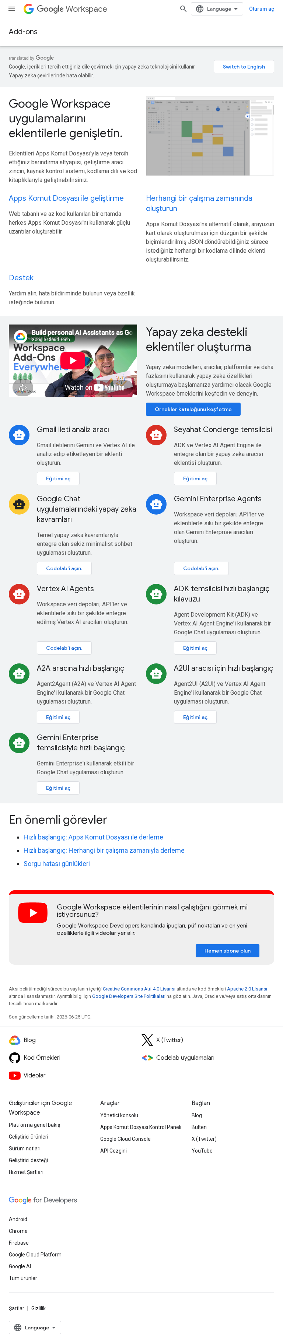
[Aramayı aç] (183, 8)
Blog (197, 1115)
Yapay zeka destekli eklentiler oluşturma (198, 339)
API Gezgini (113, 1151)
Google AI (20, 1266)
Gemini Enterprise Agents (218, 499)
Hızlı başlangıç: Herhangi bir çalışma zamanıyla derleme (104, 850)
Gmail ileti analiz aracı (73, 429)
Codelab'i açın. (64, 568)
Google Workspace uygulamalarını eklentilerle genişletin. (66, 118)
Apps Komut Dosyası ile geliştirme (66, 198)
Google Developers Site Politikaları (128, 996)
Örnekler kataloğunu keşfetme (193, 409)
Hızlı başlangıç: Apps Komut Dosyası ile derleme (93, 837)
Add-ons (23, 31)
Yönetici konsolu (119, 1115)
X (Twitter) (204, 1139)
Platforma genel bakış (34, 1125)
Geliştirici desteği (28, 1160)
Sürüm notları (25, 1148)
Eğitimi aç (58, 478)
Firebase (19, 1243)
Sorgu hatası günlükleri (57, 863)
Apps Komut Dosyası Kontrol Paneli (140, 1127)
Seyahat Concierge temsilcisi (223, 429)
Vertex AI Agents (65, 588)
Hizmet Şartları (26, 1172)
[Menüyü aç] (11, 9)
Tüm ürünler (23, 1278)
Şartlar (16, 1308)
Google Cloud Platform (35, 1255)
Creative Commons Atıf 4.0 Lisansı (139, 989)
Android (18, 1219)
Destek (21, 278)
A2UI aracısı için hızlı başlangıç (223, 668)
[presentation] (141, 819)
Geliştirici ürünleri (28, 1137)
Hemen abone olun (228, 950)
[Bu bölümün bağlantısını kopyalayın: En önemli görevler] (117, 820)
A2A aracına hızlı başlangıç (80, 668)
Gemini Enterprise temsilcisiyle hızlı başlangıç (81, 743)
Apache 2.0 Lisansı (247, 989)
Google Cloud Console (125, 1139)
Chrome (18, 1231)
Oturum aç (261, 9)
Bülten (199, 1127)
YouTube (202, 1151)
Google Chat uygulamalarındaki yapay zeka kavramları (86, 509)
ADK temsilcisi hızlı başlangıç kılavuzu (221, 594)
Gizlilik (38, 1308)
